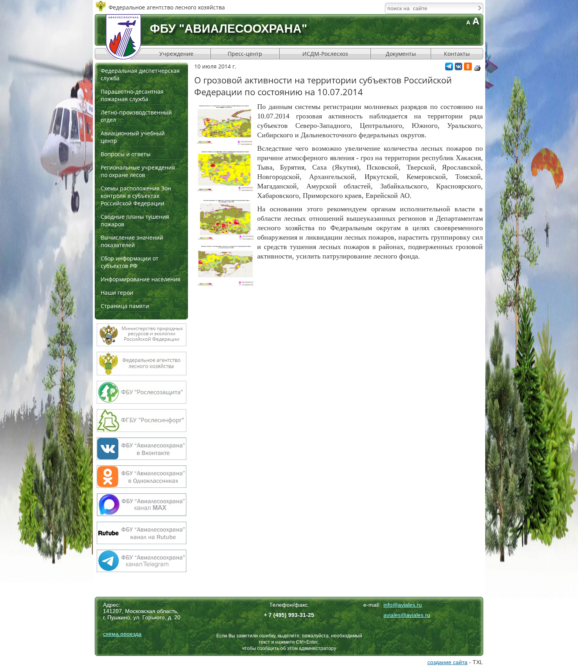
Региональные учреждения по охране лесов (138, 171)
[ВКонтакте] (458, 68)
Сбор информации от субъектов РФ (129, 262)
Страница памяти (125, 306)
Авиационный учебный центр (133, 136)
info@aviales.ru (402, 605)
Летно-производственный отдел (136, 116)
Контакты (457, 53)
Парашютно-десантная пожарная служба (132, 95)
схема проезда (122, 634)
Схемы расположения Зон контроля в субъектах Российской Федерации (136, 196)
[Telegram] (449, 68)
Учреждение (176, 53)
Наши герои (117, 292)
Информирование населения (140, 279)
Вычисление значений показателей (132, 241)
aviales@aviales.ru (406, 615)
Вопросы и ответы (126, 154)
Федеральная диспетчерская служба (140, 74)
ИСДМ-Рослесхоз (325, 53)
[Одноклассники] (468, 68)
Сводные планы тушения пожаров (135, 220)
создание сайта (447, 662)
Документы (401, 53)
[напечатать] (477, 68)
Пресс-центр (245, 53)
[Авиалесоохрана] (123, 36)
